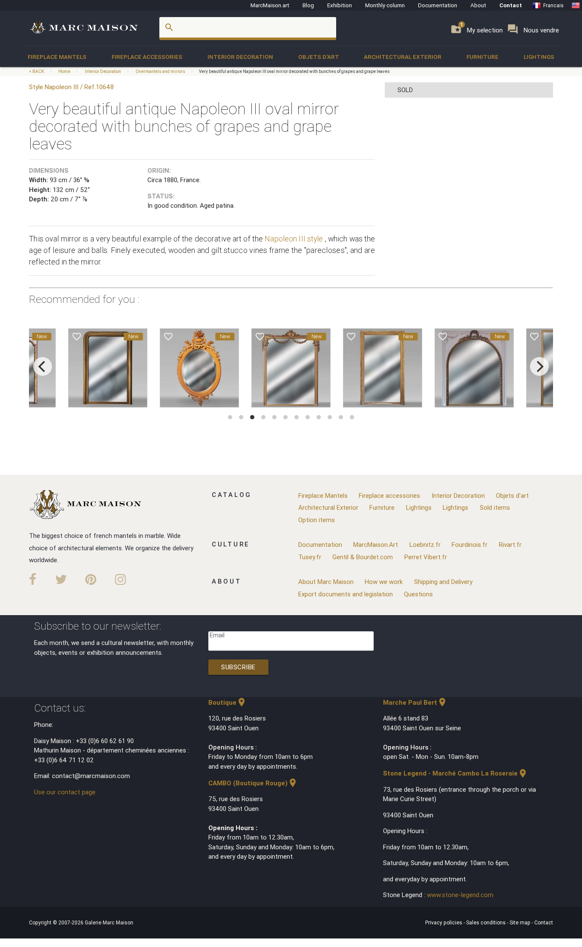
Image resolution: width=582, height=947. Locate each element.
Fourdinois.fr (469, 544)
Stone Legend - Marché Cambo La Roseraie (455, 773)
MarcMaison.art (270, 5)
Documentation (437, 5)
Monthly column (385, 5)
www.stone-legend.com (460, 895)
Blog (308, 5)
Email (217, 635)
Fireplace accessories (147, 57)
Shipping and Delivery (443, 582)
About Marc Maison (326, 582)
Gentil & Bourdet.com (362, 557)
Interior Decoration (240, 57)
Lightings (539, 57)
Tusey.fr (309, 557)
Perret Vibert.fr (425, 557)
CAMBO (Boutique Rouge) (253, 783)
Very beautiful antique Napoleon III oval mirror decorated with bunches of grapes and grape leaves (294, 71)
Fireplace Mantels (57, 57)
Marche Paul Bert (415, 702)
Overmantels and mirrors (160, 71)
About (478, 5)
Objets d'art (318, 57)
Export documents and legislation (345, 594)
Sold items (495, 507)
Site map (521, 922)
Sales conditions (486, 922)
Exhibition (339, 5)
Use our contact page (64, 792)
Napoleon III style (294, 239)
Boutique (227, 702)
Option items (316, 520)
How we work (384, 582)
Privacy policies (444, 922)
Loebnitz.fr (425, 544)
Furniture (482, 57)
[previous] (42, 366)
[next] (539, 366)
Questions (418, 594)
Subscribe (238, 667)
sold (405, 90)
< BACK (37, 71)
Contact (510, 5)
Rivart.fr (510, 544)
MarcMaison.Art (375, 544)
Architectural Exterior (402, 57)
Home (64, 71)
